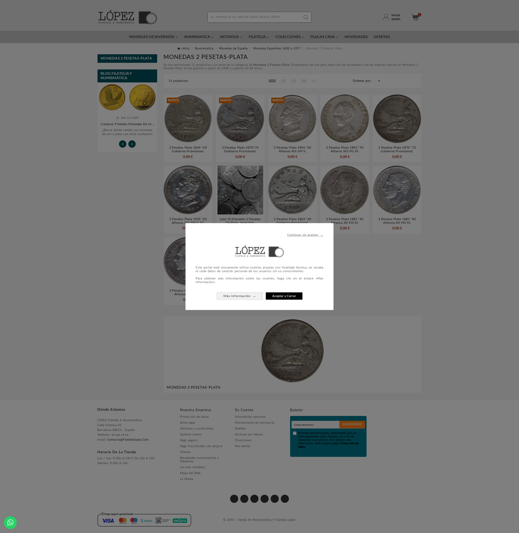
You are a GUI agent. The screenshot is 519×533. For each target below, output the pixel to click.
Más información (239, 295)
